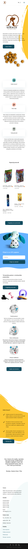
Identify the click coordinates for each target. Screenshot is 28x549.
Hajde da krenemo (14, 369)
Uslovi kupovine (6, 529)
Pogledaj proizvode (10, 287)
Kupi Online (9, 46)
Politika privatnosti (6, 532)
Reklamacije (5, 534)
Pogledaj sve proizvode (14, 223)
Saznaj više (9, 441)
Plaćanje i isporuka (7, 537)
